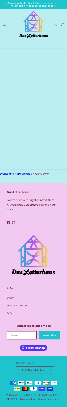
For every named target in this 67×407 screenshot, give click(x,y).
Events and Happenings (15, 173)
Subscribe (50, 335)
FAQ (9, 313)
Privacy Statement (18, 305)
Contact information (49, 399)
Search (11, 297)
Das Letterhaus (23, 394)
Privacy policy (27, 399)
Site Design (40, 394)
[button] (4, 24)
